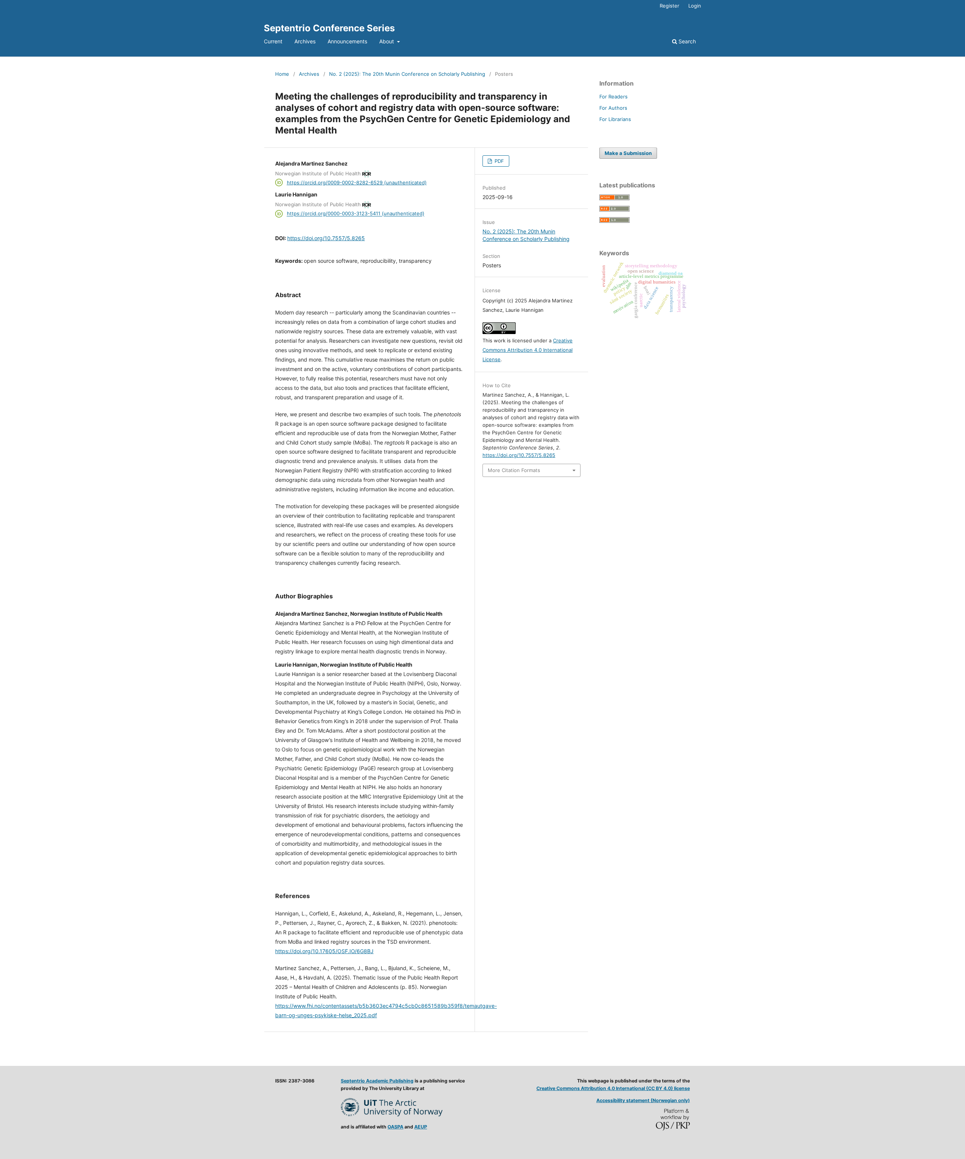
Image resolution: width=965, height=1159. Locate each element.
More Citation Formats (514, 470)
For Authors (613, 108)
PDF (498, 161)
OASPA (395, 1127)
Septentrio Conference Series (329, 28)
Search (686, 41)
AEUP (420, 1127)
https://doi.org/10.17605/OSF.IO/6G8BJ (324, 951)
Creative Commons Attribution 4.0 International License (527, 349)
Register (669, 6)
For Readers (613, 97)
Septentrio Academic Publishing (377, 1081)
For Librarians (615, 119)
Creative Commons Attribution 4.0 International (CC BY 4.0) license (613, 1088)
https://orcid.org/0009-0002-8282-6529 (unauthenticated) (357, 182)
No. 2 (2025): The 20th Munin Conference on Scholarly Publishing (407, 74)
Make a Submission (628, 153)
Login (694, 6)
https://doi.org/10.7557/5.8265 (326, 238)
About (387, 41)
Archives (305, 41)
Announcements (347, 41)
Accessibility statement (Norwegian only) (643, 1100)
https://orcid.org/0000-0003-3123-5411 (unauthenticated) (355, 214)
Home (282, 74)
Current (273, 41)
